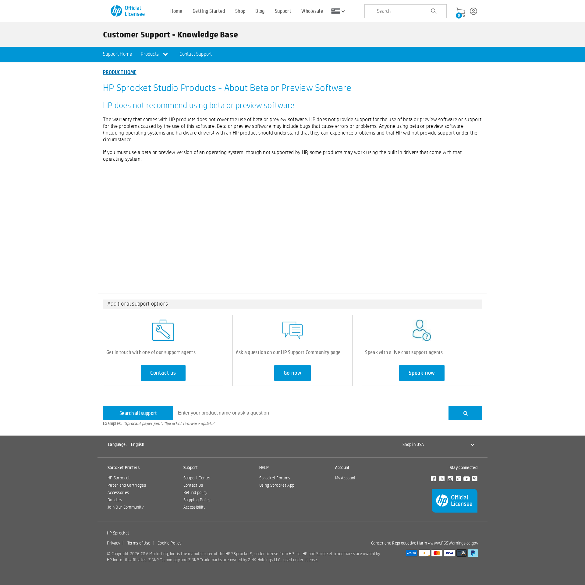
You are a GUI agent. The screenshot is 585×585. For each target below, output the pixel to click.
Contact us (163, 373)
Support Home (117, 54)
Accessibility (194, 507)
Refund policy (195, 492)
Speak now (422, 373)
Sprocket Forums (274, 478)
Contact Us (193, 485)
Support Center (197, 478)
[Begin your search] (433, 11)
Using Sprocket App (276, 485)
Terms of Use (139, 543)
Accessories (118, 492)
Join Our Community (126, 507)
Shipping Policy (197, 500)
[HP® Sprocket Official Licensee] (128, 11)
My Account (345, 478)
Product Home (119, 71)
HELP (264, 467)
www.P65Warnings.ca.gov (454, 543)
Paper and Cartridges (127, 485)
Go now (293, 373)
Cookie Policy (169, 543)
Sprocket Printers (124, 467)
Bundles (115, 500)
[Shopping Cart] (461, 12)
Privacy (113, 543)
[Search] (465, 413)
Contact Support (195, 54)
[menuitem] (117, 54)
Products (150, 54)
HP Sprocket (119, 478)
